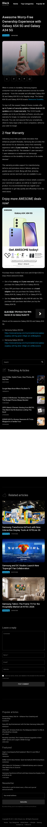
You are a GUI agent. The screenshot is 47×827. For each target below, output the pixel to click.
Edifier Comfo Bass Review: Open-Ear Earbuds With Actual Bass (23, 760)
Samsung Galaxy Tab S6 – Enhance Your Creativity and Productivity (20, 717)
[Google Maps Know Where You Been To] (41, 390)
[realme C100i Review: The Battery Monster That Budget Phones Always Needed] (41, 400)
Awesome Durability (35, 99)
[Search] (42, 362)
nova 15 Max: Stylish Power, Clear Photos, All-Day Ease (18, 378)
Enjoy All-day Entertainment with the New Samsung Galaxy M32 (23, 724)
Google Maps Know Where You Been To (16, 388)
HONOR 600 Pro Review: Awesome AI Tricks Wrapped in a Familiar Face (17, 420)
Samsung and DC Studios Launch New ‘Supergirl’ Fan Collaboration (20, 567)
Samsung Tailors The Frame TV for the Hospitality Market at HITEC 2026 (21, 605)
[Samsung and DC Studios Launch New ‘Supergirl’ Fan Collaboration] (23, 550)
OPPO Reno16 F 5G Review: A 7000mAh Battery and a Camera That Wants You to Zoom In (22, 766)
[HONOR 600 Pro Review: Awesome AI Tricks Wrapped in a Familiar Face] (41, 421)
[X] (19, 79)
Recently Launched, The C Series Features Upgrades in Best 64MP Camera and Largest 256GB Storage (22, 739)
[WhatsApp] (29, 79)
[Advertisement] (23, 453)
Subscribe (23, 802)
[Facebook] (14, 79)
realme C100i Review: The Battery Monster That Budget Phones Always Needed (17, 399)
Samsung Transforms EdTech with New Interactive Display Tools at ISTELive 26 (21, 529)
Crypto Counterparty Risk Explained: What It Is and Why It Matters (21, 753)
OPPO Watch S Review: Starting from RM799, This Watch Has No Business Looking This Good (18, 409)
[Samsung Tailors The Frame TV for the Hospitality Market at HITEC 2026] (23, 589)
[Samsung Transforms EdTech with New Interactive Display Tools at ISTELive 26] (23, 512)
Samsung (6, 35)
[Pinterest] (24, 79)
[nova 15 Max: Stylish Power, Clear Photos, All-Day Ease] (41, 379)
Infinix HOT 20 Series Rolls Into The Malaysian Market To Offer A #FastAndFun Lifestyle (23, 731)
